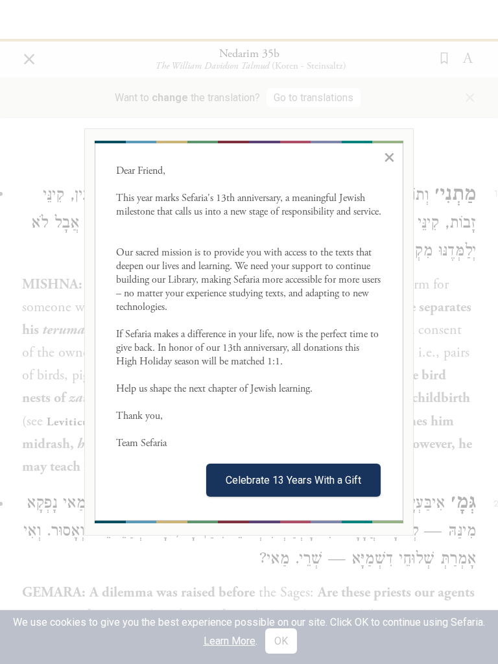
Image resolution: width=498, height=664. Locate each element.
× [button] (389, 157)
